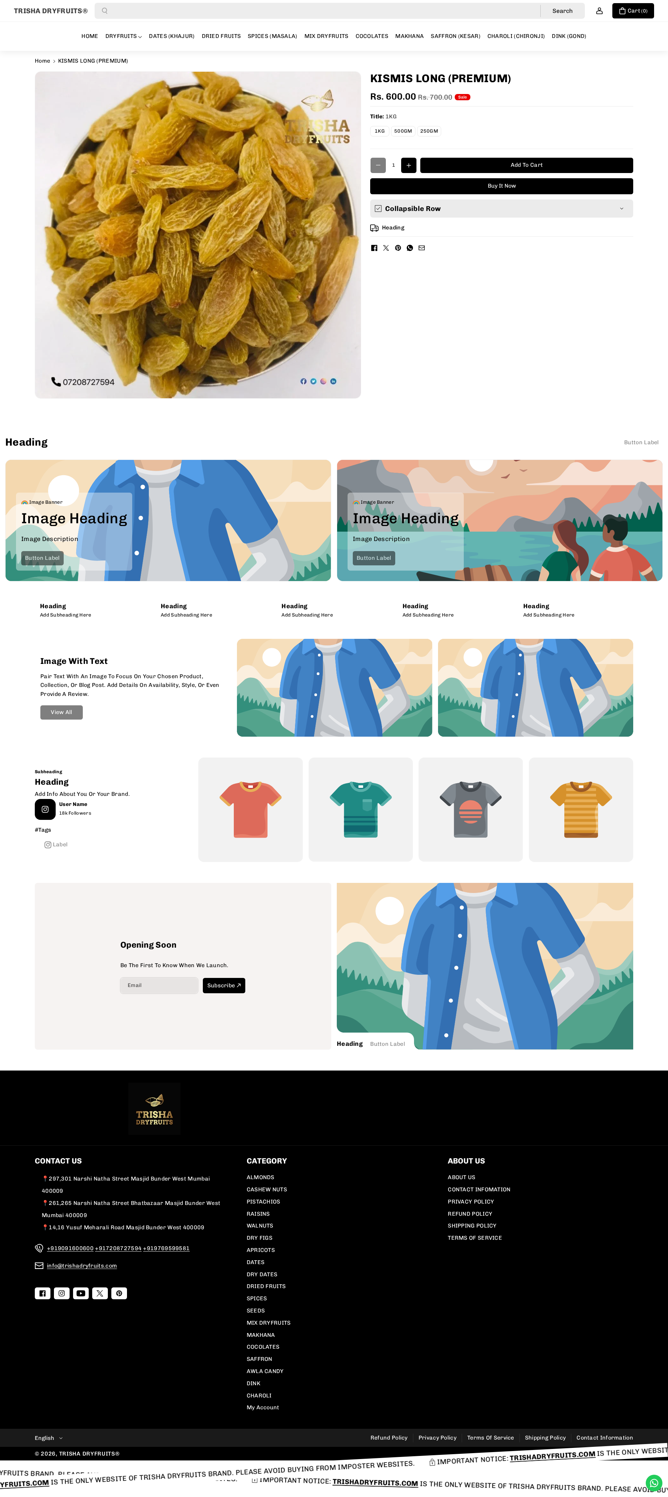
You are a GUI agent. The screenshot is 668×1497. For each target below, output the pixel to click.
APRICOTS (261, 1250)
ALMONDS (261, 1177)
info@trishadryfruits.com (82, 1265)
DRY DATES (262, 1274)
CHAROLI (259, 1395)
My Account (263, 1407)
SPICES (257, 1298)
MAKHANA (261, 1335)
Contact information (604, 1437)
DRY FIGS (259, 1238)
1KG (382, 132)
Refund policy (389, 1437)
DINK (253, 1383)
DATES (256, 1262)
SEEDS (256, 1310)
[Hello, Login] (599, 10)
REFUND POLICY (470, 1213)
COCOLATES (263, 1346)
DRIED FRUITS (266, 1286)
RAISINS (258, 1213)
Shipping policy (545, 1437)
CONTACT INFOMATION (479, 1189)
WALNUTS (260, 1225)
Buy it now (502, 185)
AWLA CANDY (265, 1371)
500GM (404, 132)
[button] (633, 10)
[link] (641, 442)
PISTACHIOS (263, 1201)
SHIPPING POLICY (472, 1225)
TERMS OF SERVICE (475, 1238)
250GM (431, 132)
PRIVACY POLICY (471, 1201)
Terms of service (490, 1437)
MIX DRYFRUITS (269, 1322)
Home (42, 60)
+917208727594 (118, 1248)
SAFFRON (259, 1359)
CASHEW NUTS (267, 1189)
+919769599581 (166, 1248)
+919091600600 (70, 1248)
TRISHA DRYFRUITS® (89, 1453)
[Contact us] (654, 1483)
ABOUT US (461, 1177)
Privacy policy (437, 1437)
